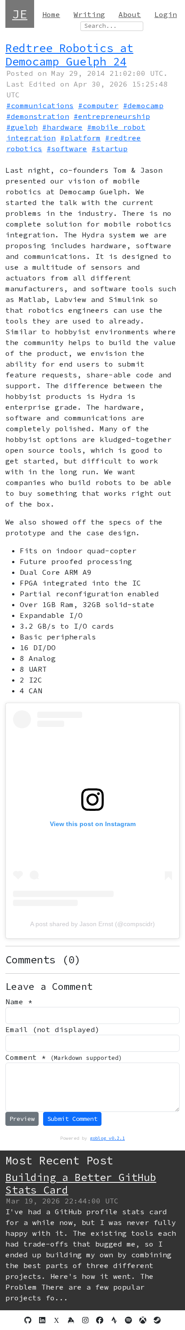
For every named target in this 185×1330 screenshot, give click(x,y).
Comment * (63, 1057)
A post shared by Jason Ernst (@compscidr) (92, 924)
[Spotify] (128, 1320)
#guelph (22, 126)
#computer (98, 105)
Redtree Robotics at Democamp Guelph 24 (69, 55)
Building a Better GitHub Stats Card (80, 1183)
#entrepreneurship (112, 116)
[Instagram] (85, 1320)
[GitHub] (27, 1320)
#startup (110, 148)
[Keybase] (70, 1320)
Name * (18, 1001)
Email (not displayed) (52, 1029)
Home (51, 14)
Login (165, 14)
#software (67, 148)
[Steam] (157, 1320)
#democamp (143, 105)
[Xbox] (142, 1320)
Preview (22, 1119)
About (130, 14)
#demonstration (37, 116)
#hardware (62, 126)
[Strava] (114, 1320)
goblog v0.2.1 (107, 1138)
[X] (56, 1320)
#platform (80, 137)
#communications (40, 105)
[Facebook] (99, 1320)
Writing (89, 14)
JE (19, 14)
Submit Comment (72, 1119)
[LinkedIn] (42, 1320)
